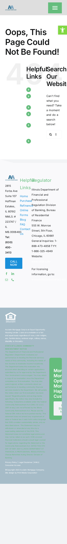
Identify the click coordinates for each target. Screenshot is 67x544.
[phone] (12, 279)
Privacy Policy (11, 462)
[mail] (6, 279)
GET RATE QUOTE (38, 129)
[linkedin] (12, 273)
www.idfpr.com (41, 261)
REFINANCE (41, 89)
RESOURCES (41, 107)
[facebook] (6, 273)
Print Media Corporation (27, 473)
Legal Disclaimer (25, 462)
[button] (62, 30)
